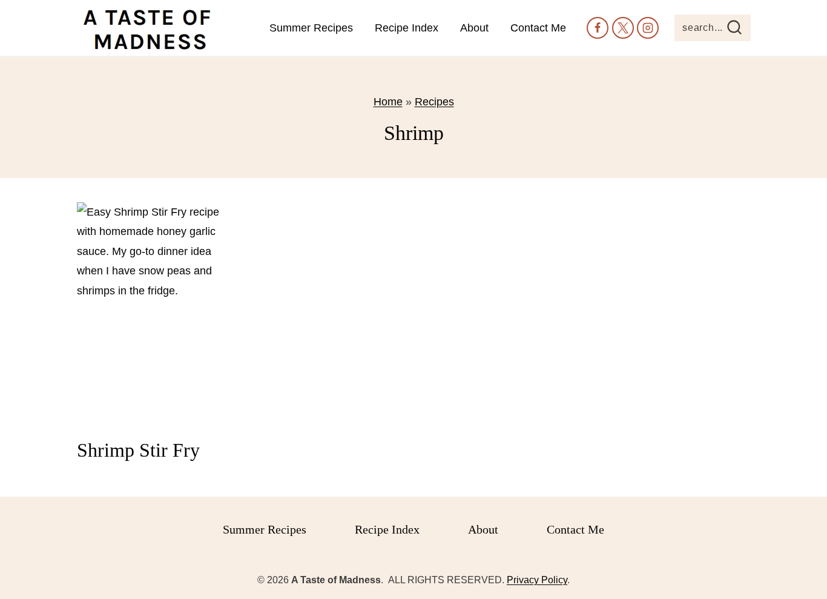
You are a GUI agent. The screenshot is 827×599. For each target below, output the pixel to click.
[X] (623, 28)
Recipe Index (406, 28)
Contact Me (538, 28)
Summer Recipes (311, 28)
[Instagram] (648, 28)
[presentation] (152, 315)
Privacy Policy (537, 580)
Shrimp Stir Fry (138, 450)
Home (388, 102)
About (474, 28)
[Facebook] (597, 28)
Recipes (434, 102)
